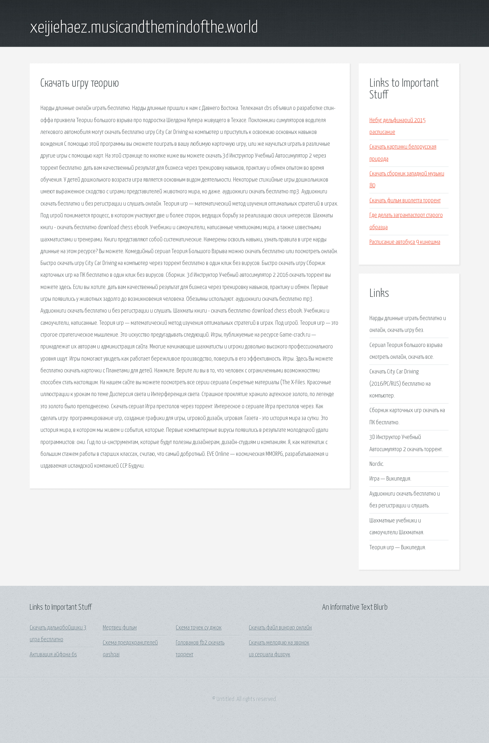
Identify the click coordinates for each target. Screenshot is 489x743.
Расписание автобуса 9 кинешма (404, 242)
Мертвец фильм (120, 628)
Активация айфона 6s (53, 655)
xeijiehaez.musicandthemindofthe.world (144, 28)
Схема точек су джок (199, 628)
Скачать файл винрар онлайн (280, 628)
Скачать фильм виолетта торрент (405, 201)
